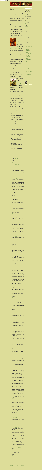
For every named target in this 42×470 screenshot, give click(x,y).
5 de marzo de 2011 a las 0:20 (16, 236)
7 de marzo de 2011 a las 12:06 (16, 400)
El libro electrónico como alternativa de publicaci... (28, 50)
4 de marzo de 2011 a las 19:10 (16, 158)
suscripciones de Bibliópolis (18, 83)
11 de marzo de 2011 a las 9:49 (18, 447)
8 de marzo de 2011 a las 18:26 (16, 427)
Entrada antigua (22, 465)
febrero (26, 76)
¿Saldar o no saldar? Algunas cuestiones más (28, 49)
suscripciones (26, 26)
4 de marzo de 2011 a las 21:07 (16, 169)
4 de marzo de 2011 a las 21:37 (15, 215)
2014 (25, 33)
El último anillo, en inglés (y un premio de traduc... (28, 56)
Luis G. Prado (13, 447)
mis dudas (25, 23)
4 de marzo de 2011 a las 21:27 (16, 178)
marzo (26, 44)
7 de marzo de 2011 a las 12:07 (15, 417)
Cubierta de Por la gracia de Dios (28, 62)
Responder (13, 162)
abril (26, 43)
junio (26, 41)
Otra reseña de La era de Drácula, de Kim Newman (28, 55)
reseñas (25, 25)
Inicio (17, 465)
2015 (25, 32)
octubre (26, 38)
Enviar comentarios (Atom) (15, 466)
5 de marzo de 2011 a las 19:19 (16, 292)
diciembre (27, 36)
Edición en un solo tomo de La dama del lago (28, 59)
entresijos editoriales (26, 22)
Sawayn (12, 169)
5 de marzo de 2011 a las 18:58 (16, 286)
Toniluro (12, 347)
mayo (26, 42)
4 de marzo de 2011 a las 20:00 (16, 164)
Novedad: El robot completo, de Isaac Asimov (28, 61)
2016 (25, 31)
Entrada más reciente (12, 465)
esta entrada (13, 9)
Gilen (12, 215)
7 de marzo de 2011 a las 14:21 (16, 422)
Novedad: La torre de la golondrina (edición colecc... (28, 67)
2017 (25, 30)
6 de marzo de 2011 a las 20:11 (16, 347)
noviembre (27, 37)
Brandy (12, 422)
